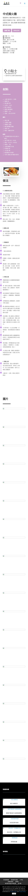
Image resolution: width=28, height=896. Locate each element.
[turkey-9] (14, 571)
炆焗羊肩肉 (10, 881)
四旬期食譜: (6, 879)
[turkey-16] (14, 700)
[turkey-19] (14, 755)
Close (14, 893)
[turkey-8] (14, 552)
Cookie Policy (13, 891)
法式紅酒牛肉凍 (14, 822)
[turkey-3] (14, 460)
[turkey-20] (14, 773)
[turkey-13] (14, 644)
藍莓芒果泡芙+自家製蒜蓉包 (14, 813)
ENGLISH (16, 30)
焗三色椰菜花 (14, 803)
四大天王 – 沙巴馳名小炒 (14, 832)
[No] (26, 890)
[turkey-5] (14, 497)
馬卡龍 (19, 883)
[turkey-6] (14, 515)
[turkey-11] (14, 608)
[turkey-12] (14, 626)
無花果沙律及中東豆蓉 (10, 883)
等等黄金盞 (14, 842)
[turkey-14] (14, 663)
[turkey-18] (14, 737)
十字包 (21, 879)
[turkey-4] (14, 479)
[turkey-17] (14, 718)
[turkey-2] (14, 442)
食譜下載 (7, 30)
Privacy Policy (22, 891)
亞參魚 (17, 881)
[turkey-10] (14, 589)
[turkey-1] (14, 423)
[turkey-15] (14, 681)
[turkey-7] (14, 534)
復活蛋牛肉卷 (14, 879)
